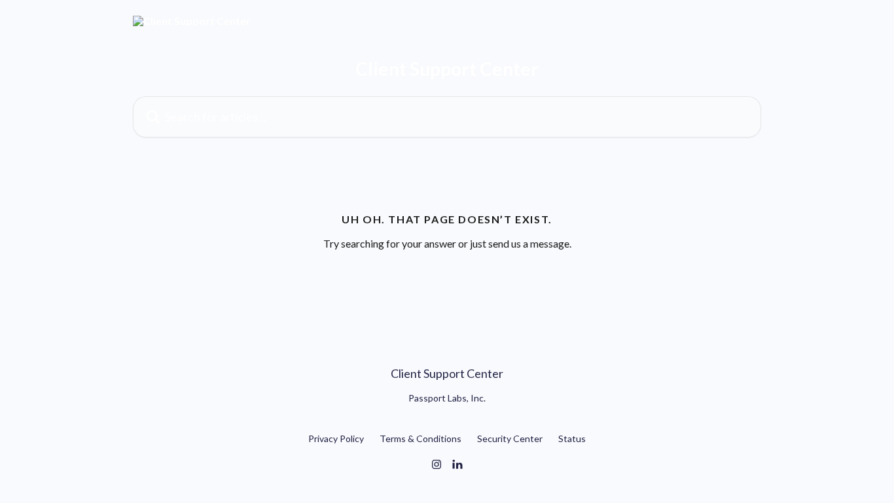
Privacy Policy (336, 438)
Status (572, 438)
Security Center (510, 438)
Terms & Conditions (420, 438)
